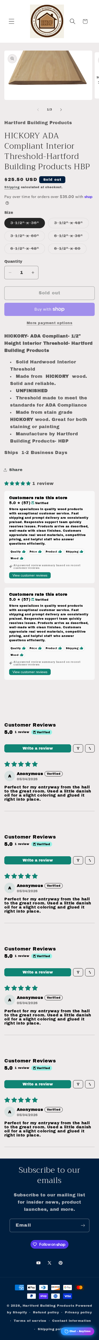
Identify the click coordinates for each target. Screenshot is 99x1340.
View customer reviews (29, 575)
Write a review (38, 748)
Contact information (71, 1321)
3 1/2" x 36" (27, 224)
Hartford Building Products (48, 1305)
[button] (11, 21)
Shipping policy (52, 1329)
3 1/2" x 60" (27, 237)
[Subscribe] (82, 1225)
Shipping (12, 187)
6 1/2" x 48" (27, 250)
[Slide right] (61, 109)
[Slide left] (38, 109)
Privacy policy (78, 1312)
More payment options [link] (50, 323)
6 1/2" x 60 (70, 250)
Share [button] (16, 469)
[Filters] (78, 748)
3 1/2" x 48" (71, 224)
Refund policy (46, 1312)
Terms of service (30, 1321)
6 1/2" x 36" (71, 237)
